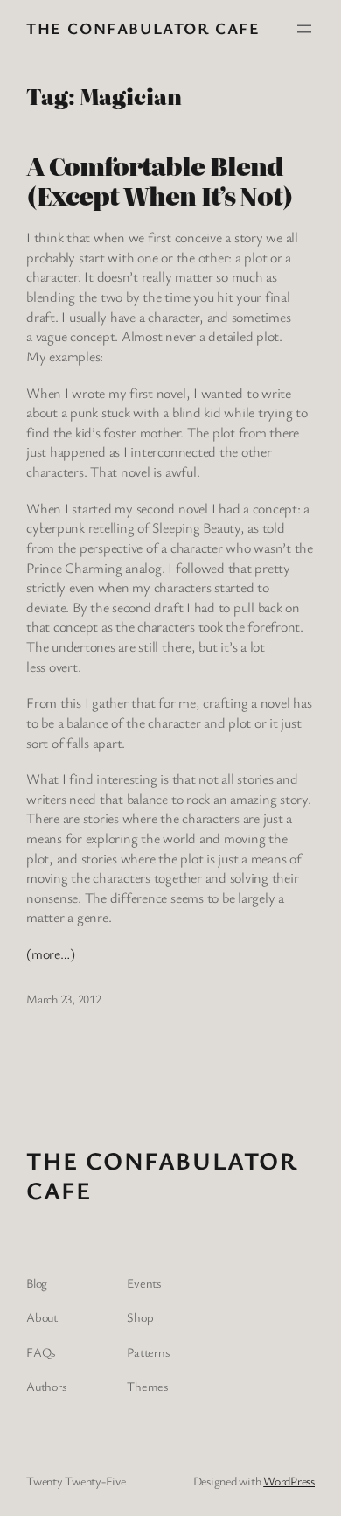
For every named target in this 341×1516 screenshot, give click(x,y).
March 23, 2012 (63, 998)
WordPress (289, 1480)
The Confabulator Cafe (143, 27)
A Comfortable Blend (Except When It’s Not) (159, 181)
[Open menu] (304, 28)
